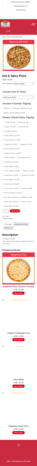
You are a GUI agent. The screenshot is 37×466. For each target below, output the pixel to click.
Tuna (10, 122)
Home (4, 37)
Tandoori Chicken (13, 153)
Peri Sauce (11, 197)
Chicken (28, 171)
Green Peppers (12, 140)
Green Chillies (12, 149)
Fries (26, 201)
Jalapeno (26, 144)
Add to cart (15, 211)
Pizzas (9, 37)
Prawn (24, 122)
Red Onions (11, 162)
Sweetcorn (28, 175)
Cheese (10, 127)
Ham (23, 127)
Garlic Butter (11, 166)
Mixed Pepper (12, 179)
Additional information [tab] (20, 224)
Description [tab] (8, 224)
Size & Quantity (7, 83)
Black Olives (12, 201)
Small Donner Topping (22, 108)
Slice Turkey (11, 188)
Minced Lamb (12, 184)
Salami (27, 188)
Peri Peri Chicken (13, 193)
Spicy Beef (24, 157)
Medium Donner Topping (14, 113)
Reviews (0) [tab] (8, 228)
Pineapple (11, 131)
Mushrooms (11, 175)
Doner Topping (12, 171)
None (7, 108)
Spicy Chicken (12, 135)
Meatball (26, 197)
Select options (18, 293)
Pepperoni (11, 144)
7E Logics (27, 461)
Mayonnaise (11, 206)
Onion (9, 157)
